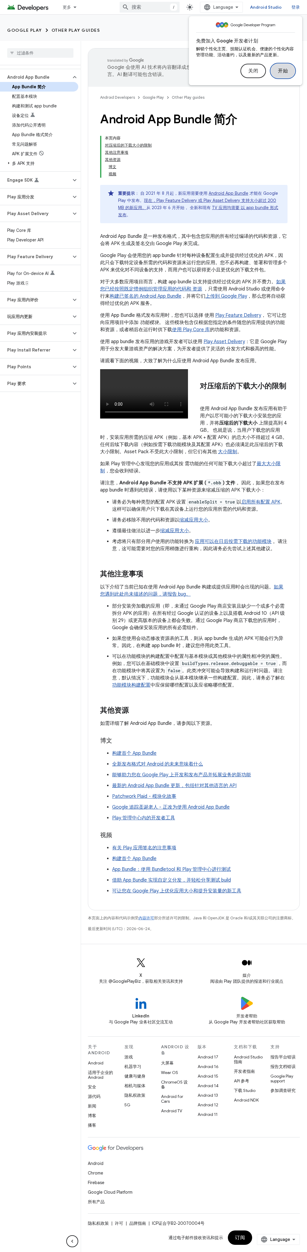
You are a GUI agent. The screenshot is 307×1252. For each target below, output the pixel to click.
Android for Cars (172, 1099)
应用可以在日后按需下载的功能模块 (233, 541)
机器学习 (132, 1066)
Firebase (96, 1182)
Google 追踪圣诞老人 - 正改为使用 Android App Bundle (171, 807)
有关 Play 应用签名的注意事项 (144, 848)
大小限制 (227, 452)
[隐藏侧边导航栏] (72, 1241)
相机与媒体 (134, 1085)
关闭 (253, 71)
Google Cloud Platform (110, 1192)
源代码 (94, 1096)
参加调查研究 (283, 1090)
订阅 (240, 1238)
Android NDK (246, 1100)
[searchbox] (40, 53)
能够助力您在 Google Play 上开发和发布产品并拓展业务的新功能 (181, 775)
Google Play (24, 30)
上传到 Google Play (226, 296)
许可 (119, 1223)
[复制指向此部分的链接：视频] (118, 835)
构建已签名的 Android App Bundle (145, 296)
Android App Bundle (228, 193)
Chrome (95, 1173)
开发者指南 (244, 1071)
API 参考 (241, 1081)
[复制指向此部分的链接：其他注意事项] (149, 574)
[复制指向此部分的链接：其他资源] (135, 710)
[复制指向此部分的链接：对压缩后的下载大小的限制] (206, 396)
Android (95, 1063)
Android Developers (117, 97)
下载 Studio (244, 1090)
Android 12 (208, 1105)
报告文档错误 (283, 1066)
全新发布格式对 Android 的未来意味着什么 (157, 764)
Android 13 (208, 1095)
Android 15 (208, 1076)
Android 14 (208, 1085)
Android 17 (208, 1057)
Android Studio (266, 7)
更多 (67, 7)
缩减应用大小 (193, 520)
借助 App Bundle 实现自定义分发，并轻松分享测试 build (171, 880)
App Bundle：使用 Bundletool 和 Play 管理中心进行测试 (171, 869)
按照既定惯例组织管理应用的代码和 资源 (158, 289)
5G (127, 1105)
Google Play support (281, 1078)
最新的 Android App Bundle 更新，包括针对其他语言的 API (174, 786)
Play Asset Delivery (224, 342)
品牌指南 (137, 1223)
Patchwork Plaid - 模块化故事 (144, 796)
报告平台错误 (283, 1057)
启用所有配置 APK (260, 502)
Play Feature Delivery (238, 315)
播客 (92, 1125)
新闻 (92, 1106)
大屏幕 (167, 1063)
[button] (35, 77)
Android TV (171, 1110)
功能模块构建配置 (131, 685)
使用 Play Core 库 (191, 330)
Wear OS (169, 1072)
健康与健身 (134, 1076)
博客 (92, 1115)
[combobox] (150, 7)
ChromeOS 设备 (174, 1084)
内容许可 (146, 918)
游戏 (128, 1057)
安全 (92, 1087)
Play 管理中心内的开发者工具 (143, 818)
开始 (283, 71)
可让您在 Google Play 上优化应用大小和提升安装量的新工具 (176, 891)
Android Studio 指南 (248, 1059)
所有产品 (96, 1201)
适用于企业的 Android (100, 1075)
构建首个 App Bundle (134, 753)
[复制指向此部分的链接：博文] (118, 741)
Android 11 (208, 1114)
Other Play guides (76, 30)
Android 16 (208, 1066)
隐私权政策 (134, 1095)
